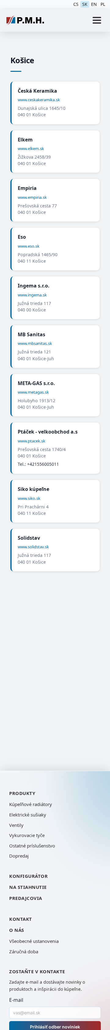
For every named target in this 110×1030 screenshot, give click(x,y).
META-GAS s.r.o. (36, 383)
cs (76, 4)
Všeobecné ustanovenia (34, 941)
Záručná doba (23, 951)
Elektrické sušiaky (27, 815)
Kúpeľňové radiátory (30, 804)
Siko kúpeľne (33, 489)
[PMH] (25, 20)
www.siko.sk (29, 498)
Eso (22, 236)
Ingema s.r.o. (34, 285)
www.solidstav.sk (33, 547)
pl (103, 4)
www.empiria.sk (32, 197)
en (94, 4)
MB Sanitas (31, 334)
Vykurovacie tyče (27, 835)
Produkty (22, 793)
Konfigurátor (28, 876)
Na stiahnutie (28, 887)
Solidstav (29, 537)
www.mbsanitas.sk (35, 343)
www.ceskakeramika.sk (39, 99)
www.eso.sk (28, 246)
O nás (16, 930)
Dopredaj (19, 856)
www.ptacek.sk (31, 441)
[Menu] (97, 20)
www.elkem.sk (31, 148)
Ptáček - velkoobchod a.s (48, 431)
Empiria (27, 188)
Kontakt (20, 919)
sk (84, 4)
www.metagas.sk (33, 392)
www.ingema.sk (32, 295)
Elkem (25, 139)
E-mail (16, 1000)
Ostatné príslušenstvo (32, 846)
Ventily (16, 825)
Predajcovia (25, 898)
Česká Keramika (37, 90)
